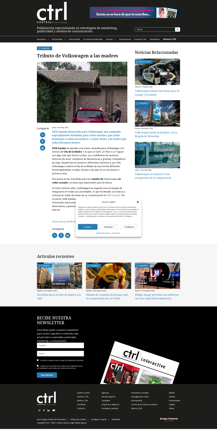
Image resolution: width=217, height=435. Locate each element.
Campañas (106, 400)
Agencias (105, 393)
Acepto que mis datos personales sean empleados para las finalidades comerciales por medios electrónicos (60, 367)
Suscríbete (81, 404)
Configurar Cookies (99, 419)
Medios (172, 393)
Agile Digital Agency (78, 423)
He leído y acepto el (61, 360)
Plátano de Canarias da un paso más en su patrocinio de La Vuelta (107, 296)
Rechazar (108, 227)
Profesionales (174, 400)
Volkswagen (110, 178)
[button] (138, 202)
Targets (172, 404)
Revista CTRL (82, 400)
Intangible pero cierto (140, 396)
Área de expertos (109, 396)
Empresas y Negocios (110, 404)
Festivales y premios (110, 408)
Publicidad (116, 419)
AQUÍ (118, 212)
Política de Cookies (103, 233)
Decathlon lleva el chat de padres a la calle (59, 296)
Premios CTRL (83, 396)
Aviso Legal (115, 233)
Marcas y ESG (136, 408)
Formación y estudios (140, 393)
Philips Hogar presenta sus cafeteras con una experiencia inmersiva (157, 296)
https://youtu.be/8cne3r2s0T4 (68, 221)
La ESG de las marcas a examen (144, 404)
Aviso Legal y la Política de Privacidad (69, 360)
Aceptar (87, 227)
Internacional (136, 400)
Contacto (81, 408)
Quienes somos (83, 393)
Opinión (172, 396)
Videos (171, 408)
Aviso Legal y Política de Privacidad (51, 419)
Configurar (129, 227)
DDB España (113, 195)
